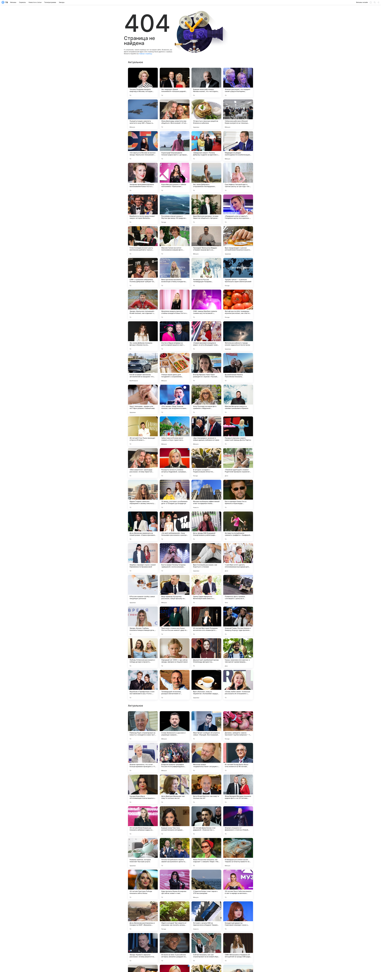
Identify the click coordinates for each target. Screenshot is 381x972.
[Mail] (3, 2)
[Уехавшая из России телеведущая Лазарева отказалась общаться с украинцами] (206, 273)
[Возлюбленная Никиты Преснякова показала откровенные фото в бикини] (238, 368)
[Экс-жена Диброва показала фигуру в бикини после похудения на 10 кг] (143, 336)
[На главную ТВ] (6, 2)
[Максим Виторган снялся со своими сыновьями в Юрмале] (238, 399)
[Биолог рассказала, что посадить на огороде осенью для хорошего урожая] (143, 811)
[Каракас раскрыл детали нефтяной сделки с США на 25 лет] (206, 716)
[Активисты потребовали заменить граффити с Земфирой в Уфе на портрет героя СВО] (238, 526)
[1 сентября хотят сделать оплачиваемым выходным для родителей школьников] (238, 558)
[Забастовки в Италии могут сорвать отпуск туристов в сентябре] (175, 431)
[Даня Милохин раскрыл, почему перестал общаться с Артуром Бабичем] (206, 209)
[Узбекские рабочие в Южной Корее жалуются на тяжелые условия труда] (238, 114)
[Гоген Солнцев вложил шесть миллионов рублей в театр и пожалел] (143, 241)
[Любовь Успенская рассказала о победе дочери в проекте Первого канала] (143, 653)
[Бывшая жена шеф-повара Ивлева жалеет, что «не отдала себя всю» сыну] (206, 82)
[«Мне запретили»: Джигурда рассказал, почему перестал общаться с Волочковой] (143, 463)
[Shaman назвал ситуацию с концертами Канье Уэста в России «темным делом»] (206, 748)
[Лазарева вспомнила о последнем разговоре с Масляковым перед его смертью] (206, 875)
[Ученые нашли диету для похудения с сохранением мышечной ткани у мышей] (175, 368)
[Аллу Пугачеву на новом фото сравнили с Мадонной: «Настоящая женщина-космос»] (206, 399)
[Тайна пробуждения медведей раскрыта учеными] (238, 780)
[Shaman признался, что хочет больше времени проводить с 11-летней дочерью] (143, 948)
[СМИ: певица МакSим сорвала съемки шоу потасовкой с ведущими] (206, 304)
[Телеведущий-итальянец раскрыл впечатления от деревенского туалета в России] (175, 685)
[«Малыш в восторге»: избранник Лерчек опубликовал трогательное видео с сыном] (238, 843)
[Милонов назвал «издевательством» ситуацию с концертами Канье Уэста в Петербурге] (206, 948)
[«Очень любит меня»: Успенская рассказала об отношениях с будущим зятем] (238, 685)
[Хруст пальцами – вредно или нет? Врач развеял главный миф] (143, 399)
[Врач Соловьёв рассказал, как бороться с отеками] (206, 558)
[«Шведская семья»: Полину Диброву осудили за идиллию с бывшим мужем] (206, 146)
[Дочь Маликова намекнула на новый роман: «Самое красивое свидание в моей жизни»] (143, 526)
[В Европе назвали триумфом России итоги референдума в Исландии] (175, 948)
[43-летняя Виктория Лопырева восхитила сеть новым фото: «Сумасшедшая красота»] (206, 621)
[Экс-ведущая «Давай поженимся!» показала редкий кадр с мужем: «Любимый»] (175, 82)
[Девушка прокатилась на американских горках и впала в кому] (175, 811)
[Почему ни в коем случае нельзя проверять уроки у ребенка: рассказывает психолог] (206, 780)
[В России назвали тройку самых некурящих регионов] (143, 590)
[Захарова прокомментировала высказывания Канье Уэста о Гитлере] (143, 178)
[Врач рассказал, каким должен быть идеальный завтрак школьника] (238, 716)
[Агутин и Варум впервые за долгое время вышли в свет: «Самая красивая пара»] (175, 336)
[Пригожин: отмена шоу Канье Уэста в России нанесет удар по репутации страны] (175, 621)
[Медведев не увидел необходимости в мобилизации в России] (238, 146)
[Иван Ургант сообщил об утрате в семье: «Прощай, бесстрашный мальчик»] (206, 916)
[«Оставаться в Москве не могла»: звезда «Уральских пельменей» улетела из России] (143, 146)
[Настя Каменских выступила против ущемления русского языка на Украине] (143, 780)
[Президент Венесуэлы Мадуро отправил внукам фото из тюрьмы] (206, 241)
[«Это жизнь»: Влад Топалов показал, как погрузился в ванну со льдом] (175, 399)
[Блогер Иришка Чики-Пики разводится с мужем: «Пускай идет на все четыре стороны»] (206, 368)
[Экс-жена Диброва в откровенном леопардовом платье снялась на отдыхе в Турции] (206, 178)
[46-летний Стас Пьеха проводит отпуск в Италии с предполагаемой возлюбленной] (143, 431)
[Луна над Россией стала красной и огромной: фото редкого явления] (238, 748)
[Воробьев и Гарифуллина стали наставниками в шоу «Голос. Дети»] (143, 685)
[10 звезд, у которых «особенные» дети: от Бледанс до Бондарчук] (175, 495)
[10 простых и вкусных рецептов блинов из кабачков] (206, 114)
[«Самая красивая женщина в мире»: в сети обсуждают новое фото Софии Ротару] (206, 336)
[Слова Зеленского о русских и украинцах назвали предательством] (175, 916)
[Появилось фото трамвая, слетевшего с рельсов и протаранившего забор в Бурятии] (238, 590)
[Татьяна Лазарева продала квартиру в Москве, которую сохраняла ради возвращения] (143, 82)
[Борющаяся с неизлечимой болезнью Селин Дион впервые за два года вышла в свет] (175, 716)
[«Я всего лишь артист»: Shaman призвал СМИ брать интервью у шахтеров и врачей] (206, 843)
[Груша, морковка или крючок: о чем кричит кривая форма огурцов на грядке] (238, 653)
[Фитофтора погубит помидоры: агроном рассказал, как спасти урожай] (238, 304)
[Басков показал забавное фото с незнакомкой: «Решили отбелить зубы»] (143, 875)
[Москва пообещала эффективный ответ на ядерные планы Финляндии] (206, 495)
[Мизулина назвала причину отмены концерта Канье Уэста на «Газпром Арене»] (175, 304)
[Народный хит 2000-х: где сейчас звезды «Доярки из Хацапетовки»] (175, 653)
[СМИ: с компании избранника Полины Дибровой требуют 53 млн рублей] (143, 273)
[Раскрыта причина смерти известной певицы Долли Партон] (238, 431)
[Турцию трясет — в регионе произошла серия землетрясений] (238, 273)
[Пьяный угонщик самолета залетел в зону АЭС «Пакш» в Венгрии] (143, 114)
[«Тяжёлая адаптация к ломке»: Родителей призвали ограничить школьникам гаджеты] (238, 463)
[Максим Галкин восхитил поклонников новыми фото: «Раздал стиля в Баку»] (175, 241)
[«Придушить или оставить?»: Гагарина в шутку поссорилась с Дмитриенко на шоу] (238, 209)
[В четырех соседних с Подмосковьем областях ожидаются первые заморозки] (206, 463)
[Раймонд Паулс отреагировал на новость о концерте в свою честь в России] (143, 916)
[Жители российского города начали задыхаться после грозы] (238, 336)
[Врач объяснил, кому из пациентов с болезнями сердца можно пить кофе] (206, 685)
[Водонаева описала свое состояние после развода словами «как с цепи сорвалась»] (238, 811)
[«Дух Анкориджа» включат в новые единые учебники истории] (206, 431)
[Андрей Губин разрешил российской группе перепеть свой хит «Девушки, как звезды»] (143, 748)
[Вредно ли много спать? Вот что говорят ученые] (206, 811)
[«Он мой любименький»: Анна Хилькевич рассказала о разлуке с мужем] (175, 526)
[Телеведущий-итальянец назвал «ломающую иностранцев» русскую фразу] (175, 780)
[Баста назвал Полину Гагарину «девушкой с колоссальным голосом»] (175, 558)
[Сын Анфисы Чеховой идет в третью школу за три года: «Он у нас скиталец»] (238, 178)
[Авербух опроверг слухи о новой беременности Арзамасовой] (143, 558)
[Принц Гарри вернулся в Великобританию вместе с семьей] (206, 590)
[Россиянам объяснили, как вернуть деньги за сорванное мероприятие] (175, 875)
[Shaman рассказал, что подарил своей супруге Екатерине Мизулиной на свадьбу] (238, 82)
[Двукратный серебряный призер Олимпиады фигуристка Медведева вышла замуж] (206, 653)
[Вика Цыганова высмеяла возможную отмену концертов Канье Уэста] (175, 273)
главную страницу (145, 54)
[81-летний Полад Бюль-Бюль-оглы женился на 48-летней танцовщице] (238, 948)
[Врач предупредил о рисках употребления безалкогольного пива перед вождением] (238, 241)
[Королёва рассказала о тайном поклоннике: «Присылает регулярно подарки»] (175, 178)
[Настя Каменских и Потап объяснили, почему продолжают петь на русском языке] (175, 748)
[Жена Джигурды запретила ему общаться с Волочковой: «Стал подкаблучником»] (175, 114)
